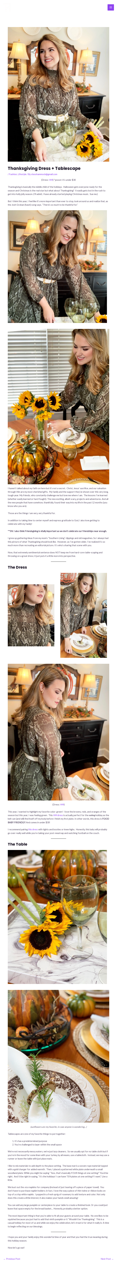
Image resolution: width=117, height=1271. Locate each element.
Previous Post (11, 1259)
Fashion (13, 174)
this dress (33, 829)
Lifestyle (22, 174)
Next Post (107, 1259)
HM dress (58, 815)
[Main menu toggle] (111, 7)
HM (51, 180)
